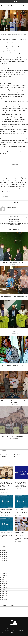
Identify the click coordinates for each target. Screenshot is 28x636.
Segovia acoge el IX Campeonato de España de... (14, 296)
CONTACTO (20, 630)
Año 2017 (4, 589)
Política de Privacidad (15, 632)
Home (2, 33)
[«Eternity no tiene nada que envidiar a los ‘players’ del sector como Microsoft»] (6, 501)
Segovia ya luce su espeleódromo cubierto (14, 262)
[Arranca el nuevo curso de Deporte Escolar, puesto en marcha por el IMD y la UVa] (14, 349)
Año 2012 (4, 579)
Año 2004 (4, 563)
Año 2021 (4, 597)
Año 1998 (4, 554)
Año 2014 (4, 583)
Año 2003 (4, 561)
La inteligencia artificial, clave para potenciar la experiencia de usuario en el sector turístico (6, 534)
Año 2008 (4, 571)
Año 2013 (9, 33)
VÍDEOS (15, 630)
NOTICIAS (20, 628)
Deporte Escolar (4, 196)
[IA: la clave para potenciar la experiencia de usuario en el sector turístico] (21, 501)
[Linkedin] (14, 1)
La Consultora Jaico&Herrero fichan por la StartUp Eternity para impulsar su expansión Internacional (21, 483)
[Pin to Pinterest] (15, 202)
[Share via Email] (17, 202)
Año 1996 (4, 550)
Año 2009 (4, 573)
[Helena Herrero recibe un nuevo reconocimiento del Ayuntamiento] (14, 385)
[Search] (26, 5)
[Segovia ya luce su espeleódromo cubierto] (14, 246)
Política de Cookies (6, 632)
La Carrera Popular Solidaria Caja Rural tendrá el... (14, 436)
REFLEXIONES (8, 630)
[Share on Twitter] (14, 202)
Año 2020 (4, 595)
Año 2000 (4, 558)
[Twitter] (12, 1)
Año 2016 (4, 587)
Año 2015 (4, 585)
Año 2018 (4, 591)
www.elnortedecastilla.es (10, 191)
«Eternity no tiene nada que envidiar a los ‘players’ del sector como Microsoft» (6, 512)
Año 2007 (4, 569)
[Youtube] (16, 1)
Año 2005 (4, 565)
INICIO (6, 628)
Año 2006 (4, 567)
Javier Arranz (11, 207)
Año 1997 (4, 552)
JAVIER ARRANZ (13, 628)
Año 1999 (4, 556)
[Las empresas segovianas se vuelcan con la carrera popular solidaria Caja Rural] (14, 314)
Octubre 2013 (16, 33)
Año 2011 (4, 577)
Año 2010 (4, 575)
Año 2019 (4, 593)
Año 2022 (4, 599)
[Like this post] (11, 202)
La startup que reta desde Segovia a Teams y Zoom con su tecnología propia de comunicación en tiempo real (21, 536)
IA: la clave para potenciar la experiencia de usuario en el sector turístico (21, 512)
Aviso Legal (23, 632)
